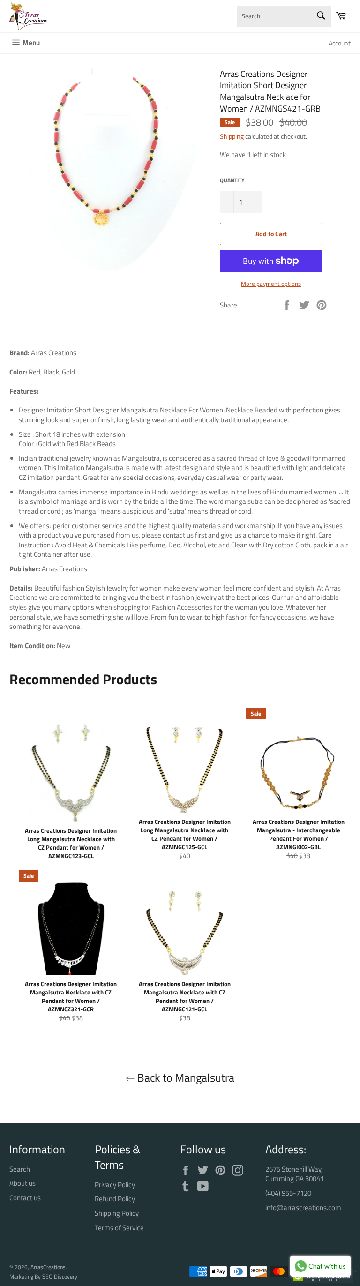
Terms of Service (119, 1227)
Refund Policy (115, 1198)
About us (22, 1183)
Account (340, 43)
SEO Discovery (59, 1276)
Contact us (25, 1197)
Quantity (232, 181)
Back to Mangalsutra (184, 1077)
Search (19, 1169)
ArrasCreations (48, 1267)
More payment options (271, 284)
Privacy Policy (115, 1184)
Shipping (232, 136)
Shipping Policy (117, 1213)
